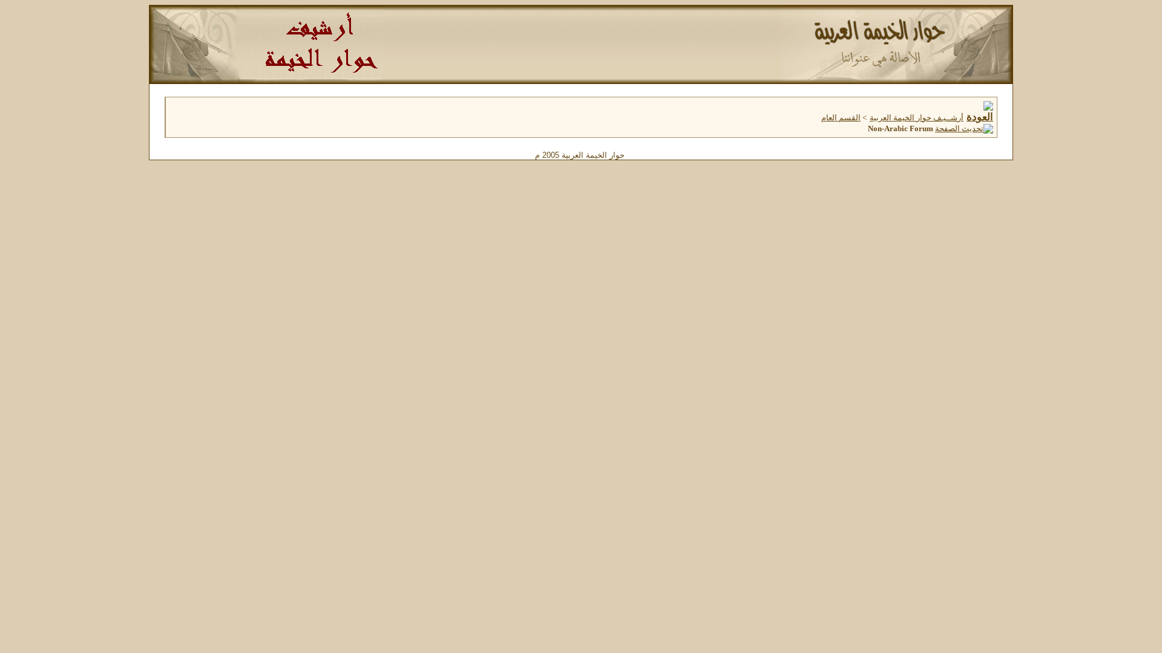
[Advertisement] (581, 251)
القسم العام (841, 117)
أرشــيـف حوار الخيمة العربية (916, 117)
